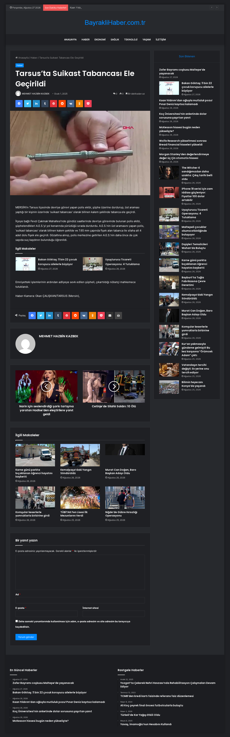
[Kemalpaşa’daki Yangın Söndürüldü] (80, 455)
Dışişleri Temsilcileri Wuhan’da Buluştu (195, 246)
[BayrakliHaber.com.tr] (115, 22)
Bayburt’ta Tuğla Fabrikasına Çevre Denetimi (194, 281)
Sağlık (115, 39)
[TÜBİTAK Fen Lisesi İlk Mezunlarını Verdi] (80, 497)
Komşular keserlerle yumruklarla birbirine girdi (32, 513)
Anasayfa (70, 39)
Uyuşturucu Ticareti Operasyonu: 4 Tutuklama (195, 213)
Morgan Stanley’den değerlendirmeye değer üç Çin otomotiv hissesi (184, 156)
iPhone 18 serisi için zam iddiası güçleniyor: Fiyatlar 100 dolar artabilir (197, 194)
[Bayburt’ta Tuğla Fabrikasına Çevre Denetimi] (169, 282)
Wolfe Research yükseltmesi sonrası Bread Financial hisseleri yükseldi (183, 142)
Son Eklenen (187, 56)
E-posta (20, 607)
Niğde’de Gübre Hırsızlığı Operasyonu (121, 513)
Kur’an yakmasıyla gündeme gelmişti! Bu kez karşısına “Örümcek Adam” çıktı (197, 349)
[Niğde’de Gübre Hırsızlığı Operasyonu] (125, 497)
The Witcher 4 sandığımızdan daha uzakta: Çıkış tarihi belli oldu (197, 173)
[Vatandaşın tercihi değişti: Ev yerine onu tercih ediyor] (169, 370)
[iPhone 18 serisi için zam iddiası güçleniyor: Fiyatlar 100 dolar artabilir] (169, 192)
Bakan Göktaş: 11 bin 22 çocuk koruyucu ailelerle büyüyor (198, 86)
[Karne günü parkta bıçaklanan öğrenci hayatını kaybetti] (35, 455)
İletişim (161, 39)
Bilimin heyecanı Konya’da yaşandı (193, 384)
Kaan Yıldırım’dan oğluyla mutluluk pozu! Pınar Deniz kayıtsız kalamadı (108, 7)
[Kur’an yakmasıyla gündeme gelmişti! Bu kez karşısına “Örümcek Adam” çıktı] (169, 349)
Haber (85, 39)
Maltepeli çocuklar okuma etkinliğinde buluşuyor (194, 230)
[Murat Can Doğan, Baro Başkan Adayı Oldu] (125, 455)
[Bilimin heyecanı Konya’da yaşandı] (169, 387)
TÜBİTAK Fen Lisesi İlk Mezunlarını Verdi (74, 513)
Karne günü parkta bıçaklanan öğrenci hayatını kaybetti (33, 473)
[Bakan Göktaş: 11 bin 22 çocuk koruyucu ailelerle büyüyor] (25, 264)
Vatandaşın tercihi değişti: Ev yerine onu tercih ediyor (195, 368)
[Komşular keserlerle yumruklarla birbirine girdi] (35, 497)
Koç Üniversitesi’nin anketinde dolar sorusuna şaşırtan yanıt (183, 115)
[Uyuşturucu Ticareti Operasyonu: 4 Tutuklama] (93, 264)
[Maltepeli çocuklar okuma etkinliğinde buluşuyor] (169, 232)
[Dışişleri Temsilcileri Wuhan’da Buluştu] (169, 249)
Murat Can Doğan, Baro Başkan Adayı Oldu (120, 471)
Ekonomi (100, 39)
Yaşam (146, 39)
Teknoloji (130, 39)
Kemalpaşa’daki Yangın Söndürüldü (75, 471)
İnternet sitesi (91, 607)
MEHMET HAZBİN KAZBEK (35, 93)
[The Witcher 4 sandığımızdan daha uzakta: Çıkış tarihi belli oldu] (169, 172)
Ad (17, 594)
